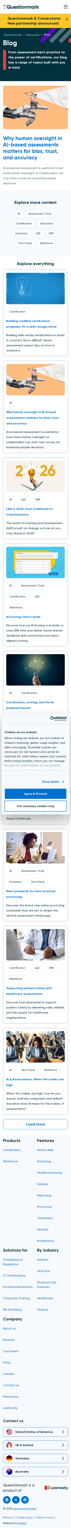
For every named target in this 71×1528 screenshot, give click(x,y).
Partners (9, 1340)
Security (42, 1229)
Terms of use (44, 1517)
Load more (35, 1124)
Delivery (42, 1184)
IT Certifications (14, 1275)
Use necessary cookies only (35, 806)
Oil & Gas (43, 1271)
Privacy (7, 1517)
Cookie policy (24, 1517)
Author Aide (45, 1150)
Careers (8, 1374)
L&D (23, 499)
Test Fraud (37, 881)
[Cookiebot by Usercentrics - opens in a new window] (50, 718)
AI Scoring (44, 1161)
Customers (11, 1351)
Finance (42, 1309)
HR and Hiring (12, 1309)
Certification (17, 311)
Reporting (44, 1195)
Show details (50, 781)
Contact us (11, 1385)
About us (9, 1328)
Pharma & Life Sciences (46, 1285)
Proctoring (44, 1206)
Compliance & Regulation (13, 1262)
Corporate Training (16, 1298)
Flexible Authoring (49, 1172)
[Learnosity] (56, 1487)
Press (7, 1362)
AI (10, 402)
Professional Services (18, 1287)
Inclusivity (15, 881)
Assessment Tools (32, 585)
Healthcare (45, 1298)
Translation (45, 1218)
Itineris (22, 1523)
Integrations (45, 1241)
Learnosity (10, 1408)
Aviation (42, 1259)
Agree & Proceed (35, 793)
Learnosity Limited (24, 1508)
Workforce (15, 607)
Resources (10, 1396)
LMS (37, 499)
